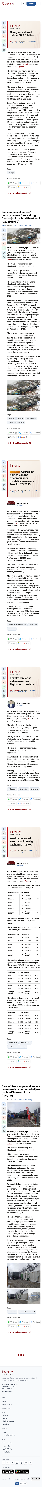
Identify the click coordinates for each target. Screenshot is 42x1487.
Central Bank (13, 1043)
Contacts (4, 1418)
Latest (4, 1401)
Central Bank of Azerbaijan (17, 625)
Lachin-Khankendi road (16, 422)
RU (25, 1483)
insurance (12, 629)
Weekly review (25, 1043)
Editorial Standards (8, 1421)
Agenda (20, 67)
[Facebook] (8, 1463)
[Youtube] (17, 1463)
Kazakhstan (23, 789)
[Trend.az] (8, 3)
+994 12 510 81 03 (7, 1389)
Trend (25, 64)
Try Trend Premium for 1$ (20, 193)
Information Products (8, 1435)
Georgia (11, 173)
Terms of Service (7, 1443)
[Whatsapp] (3, 1463)
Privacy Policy (6, 1446)
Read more (20, 505)
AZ (21, 1483)
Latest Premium (7, 1404)
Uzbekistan (12, 789)
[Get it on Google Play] (22, 1471)
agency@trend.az (7, 1391)
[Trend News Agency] (7, 1372)
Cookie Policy (6, 1452)
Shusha (20, 418)
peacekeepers (31, 418)
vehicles (11, 418)
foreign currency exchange (17, 1047)
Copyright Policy (7, 1449)
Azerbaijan (33, 625)
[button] (4, 23)
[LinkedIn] (26, 1463)
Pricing (4, 1432)
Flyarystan (34, 789)
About (4, 1412)
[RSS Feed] (30, 1463)
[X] (12, 1463)
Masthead (5, 1415)
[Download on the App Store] (8, 1471)
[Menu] (38, 4)
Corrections (5, 1424)
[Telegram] (21, 1463)
